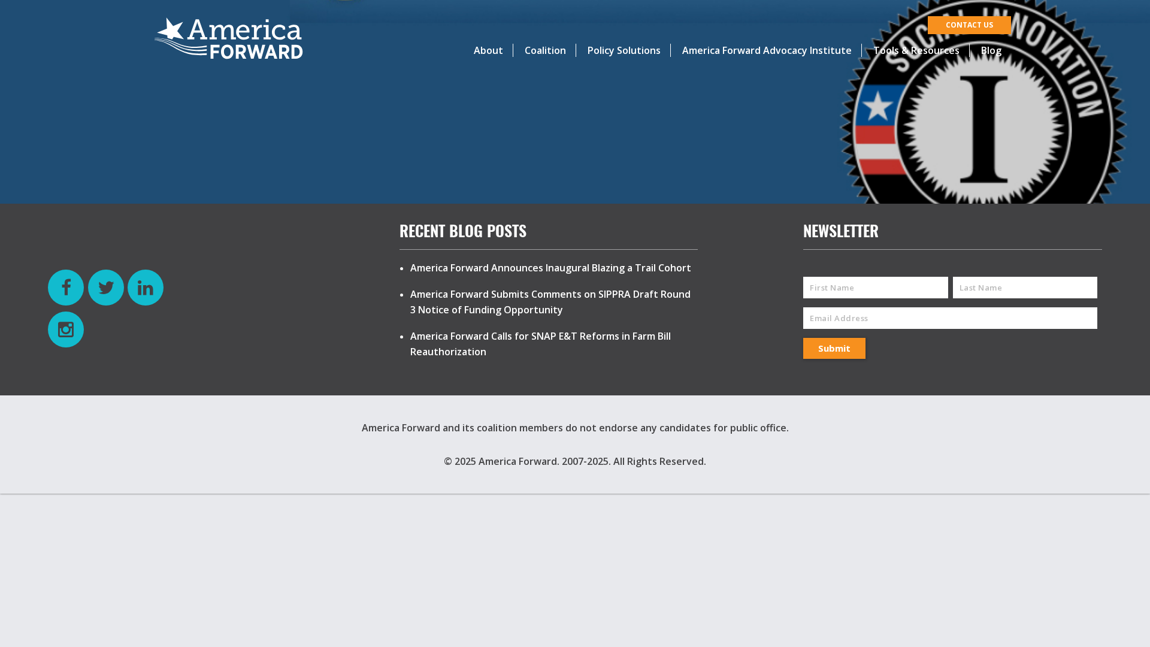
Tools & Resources (916, 50)
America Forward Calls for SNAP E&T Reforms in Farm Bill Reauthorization (540, 343)
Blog (991, 50)
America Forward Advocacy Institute (767, 50)
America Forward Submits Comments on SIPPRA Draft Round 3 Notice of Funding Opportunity (550, 302)
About (488, 50)
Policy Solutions (624, 50)
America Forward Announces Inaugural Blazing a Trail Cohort (550, 267)
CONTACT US (969, 25)
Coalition (545, 50)
